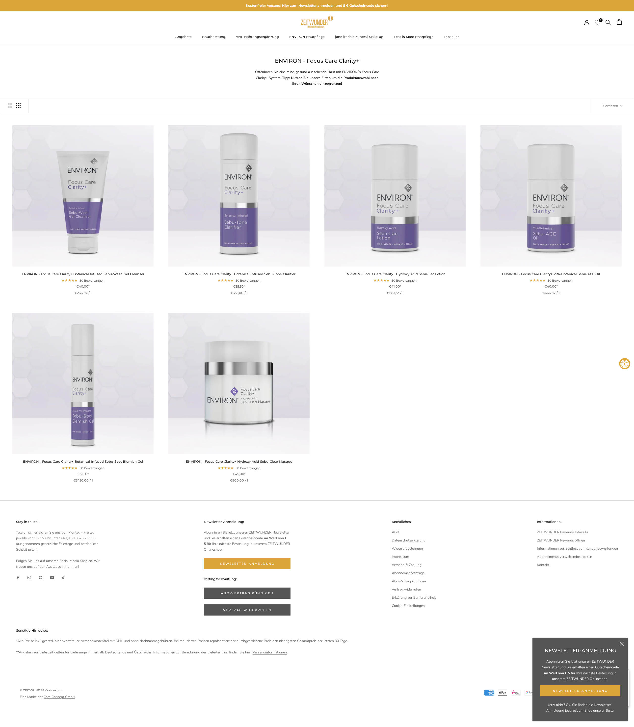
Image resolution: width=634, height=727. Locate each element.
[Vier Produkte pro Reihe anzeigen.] (18, 105)
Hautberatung (213, 37)
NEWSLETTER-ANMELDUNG (580, 691)
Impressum (400, 556)
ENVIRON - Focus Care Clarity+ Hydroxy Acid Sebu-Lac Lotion (395, 274)
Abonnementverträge (408, 573)
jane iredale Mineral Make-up (359, 37)
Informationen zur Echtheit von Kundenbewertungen (577, 548)
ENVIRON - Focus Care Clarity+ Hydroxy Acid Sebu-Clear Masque (239, 461)
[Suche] (608, 22)
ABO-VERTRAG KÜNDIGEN (247, 593)
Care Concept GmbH (59, 697)
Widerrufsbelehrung (407, 548)
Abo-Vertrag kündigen (409, 581)
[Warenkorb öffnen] (619, 22)
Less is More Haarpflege (413, 37)
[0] (597, 22)
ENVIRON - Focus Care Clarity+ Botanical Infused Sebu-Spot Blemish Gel (83, 461)
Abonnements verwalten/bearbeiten (564, 556)
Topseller (451, 37)
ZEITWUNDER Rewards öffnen (561, 540)
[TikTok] (63, 577)
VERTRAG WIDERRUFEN (247, 610)
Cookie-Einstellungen (408, 605)
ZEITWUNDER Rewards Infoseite (562, 532)
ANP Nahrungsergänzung (257, 37)
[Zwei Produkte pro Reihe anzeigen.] (10, 105)
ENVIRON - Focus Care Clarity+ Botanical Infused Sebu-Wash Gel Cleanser (83, 274)
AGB (395, 532)
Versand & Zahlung (407, 565)
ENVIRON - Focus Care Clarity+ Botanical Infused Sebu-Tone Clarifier (239, 274)
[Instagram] (29, 577)
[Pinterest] (40, 577)
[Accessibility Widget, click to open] (624, 363)
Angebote (183, 37)
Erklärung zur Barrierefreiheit (414, 597)
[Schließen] (622, 644)
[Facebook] (18, 577)
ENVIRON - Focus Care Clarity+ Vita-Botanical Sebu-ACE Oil (551, 274)
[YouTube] (52, 577)
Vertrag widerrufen (406, 589)
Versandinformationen (270, 652)
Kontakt (543, 565)
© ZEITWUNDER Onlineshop (41, 690)
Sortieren (611, 106)
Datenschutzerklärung (408, 540)
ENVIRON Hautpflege (307, 37)
